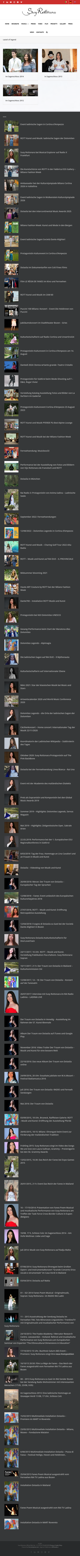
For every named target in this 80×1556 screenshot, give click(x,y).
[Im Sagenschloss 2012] (20, 90)
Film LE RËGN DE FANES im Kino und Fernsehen (43, 281)
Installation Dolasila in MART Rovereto (39, 1522)
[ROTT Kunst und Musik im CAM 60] (11, 296)
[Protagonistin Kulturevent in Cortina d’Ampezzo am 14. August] (11, 352)
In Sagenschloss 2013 (53, 76)
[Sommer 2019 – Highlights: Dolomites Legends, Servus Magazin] (11, 813)
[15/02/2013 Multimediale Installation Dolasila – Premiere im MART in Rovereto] (11, 1417)
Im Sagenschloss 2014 (14, 76)
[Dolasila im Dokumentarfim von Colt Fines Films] (11, 269)
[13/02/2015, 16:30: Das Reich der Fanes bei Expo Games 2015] (11, 1166)
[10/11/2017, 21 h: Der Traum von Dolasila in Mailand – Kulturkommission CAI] (11, 968)
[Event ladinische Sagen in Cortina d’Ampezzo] (11, 126)
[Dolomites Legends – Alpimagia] (11, 645)
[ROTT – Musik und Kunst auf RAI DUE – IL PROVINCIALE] (11, 561)
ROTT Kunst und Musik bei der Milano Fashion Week (45, 436)
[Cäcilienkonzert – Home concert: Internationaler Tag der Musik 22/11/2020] (11, 729)
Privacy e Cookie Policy (56, 1545)
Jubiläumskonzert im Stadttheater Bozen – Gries (43, 322)
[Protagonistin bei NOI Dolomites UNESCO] (11, 617)
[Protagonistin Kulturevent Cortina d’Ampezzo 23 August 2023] (11, 409)
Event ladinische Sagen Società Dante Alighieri (42, 239)
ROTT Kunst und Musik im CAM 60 (36, 294)
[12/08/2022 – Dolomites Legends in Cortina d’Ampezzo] (11, 532)
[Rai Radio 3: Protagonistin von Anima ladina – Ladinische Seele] (11, 499)
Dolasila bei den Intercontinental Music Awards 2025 (45, 211)
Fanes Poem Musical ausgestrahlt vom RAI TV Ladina (45, 1507)
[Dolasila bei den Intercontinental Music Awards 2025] (11, 213)
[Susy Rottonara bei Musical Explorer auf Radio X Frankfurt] (11, 156)
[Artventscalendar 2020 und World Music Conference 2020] (11, 701)
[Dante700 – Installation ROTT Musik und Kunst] (11, 603)
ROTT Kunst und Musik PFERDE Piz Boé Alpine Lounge (46, 422)
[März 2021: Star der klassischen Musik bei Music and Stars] (11, 687)
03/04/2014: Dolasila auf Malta (35, 1280)
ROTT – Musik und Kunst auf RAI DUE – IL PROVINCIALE (46, 559)
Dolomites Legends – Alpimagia (35, 643)
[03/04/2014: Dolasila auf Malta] (11, 1281)
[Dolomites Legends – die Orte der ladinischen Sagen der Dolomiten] (11, 715)
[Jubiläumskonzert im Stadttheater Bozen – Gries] (11, 324)
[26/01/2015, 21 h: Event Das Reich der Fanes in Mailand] (11, 1190)
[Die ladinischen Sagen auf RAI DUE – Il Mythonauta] (11, 659)
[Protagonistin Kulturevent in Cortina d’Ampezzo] (11, 255)
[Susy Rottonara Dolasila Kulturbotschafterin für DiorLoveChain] (11, 939)
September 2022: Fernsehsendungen (38, 516)
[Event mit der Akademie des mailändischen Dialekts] (11, 785)
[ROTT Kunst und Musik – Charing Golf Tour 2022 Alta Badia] (11, 546)
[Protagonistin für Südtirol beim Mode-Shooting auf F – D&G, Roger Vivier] (11, 381)
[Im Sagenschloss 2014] (20, 60)
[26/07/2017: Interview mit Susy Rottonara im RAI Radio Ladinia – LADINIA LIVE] (11, 1001)
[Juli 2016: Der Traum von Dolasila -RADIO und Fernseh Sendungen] (11, 1091)
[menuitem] (66, 2)
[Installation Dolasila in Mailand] (11, 1491)
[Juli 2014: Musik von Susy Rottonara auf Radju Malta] (11, 1253)
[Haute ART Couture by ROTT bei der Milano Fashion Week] (11, 589)
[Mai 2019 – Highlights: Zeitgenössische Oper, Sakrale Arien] (11, 827)
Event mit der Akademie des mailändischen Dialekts (45, 783)
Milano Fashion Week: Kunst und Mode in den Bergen (46, 225)
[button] (47, 32)
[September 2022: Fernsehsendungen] (11, 518)
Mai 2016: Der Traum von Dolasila (36, 1103)
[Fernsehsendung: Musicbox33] (11, 452)
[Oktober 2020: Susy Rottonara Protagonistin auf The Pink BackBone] (11, 757)
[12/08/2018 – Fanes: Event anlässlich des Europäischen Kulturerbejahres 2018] (11, 897)
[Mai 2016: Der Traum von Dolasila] (11, 1105)
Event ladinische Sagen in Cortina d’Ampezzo (42, 124)
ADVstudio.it (55, 1547)
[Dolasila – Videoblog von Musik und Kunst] (11, 869)
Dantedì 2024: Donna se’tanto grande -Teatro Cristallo (46, 365)
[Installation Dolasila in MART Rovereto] (11, 1524)
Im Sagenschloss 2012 (14, 100)
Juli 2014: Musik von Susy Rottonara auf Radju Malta (45, 1249)
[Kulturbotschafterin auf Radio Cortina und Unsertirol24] (11, 338)
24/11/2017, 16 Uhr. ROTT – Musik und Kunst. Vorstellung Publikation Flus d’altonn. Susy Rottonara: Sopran (46, 955)
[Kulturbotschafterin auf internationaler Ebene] (11, 673)
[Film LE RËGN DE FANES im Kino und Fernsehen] (11, 283)
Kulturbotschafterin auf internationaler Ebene (42, 671)
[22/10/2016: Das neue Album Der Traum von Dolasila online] (11, 1063)
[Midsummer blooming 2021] (11, 575)
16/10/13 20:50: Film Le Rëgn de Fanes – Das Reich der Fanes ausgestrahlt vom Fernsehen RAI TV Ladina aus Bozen (46, 1366)
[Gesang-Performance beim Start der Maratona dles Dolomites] (11, 631)
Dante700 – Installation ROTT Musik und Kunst (42, 601)
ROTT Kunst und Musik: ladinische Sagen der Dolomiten (47, 138)
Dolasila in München (30, 478)
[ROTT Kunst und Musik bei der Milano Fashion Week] (11, 438)
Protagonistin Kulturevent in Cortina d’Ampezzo (43, 253)
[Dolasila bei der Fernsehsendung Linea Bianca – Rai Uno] (11, 771)
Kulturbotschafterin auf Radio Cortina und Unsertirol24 (47, 336)
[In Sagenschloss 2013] (59, 60)
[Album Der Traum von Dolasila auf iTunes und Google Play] (11, 1035)
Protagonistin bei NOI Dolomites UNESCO (40, 615)
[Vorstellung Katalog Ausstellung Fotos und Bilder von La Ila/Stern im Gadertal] (11, 395)
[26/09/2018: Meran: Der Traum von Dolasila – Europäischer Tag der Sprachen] (11, 883)
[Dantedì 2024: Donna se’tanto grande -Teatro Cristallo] (11, 367)
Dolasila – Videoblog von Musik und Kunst (40, 867)
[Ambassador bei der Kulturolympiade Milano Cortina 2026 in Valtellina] (11, 185)
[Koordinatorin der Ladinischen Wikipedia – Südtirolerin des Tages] (11, 743)
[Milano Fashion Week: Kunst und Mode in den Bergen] (11, 227)
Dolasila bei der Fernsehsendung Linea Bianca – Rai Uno (47, 769)
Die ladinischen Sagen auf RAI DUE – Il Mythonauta (44, 657)
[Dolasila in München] (11, 480)
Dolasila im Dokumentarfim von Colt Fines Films (43, 267)
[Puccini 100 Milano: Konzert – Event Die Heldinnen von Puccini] (11, 310)
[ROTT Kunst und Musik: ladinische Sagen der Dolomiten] (11, 140)
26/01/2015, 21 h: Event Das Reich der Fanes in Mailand (47, 1183)
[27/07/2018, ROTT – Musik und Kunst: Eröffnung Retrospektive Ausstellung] (11, 911)
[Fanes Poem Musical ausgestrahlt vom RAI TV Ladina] (11, 1510)
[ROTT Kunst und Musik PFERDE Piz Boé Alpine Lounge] (11, 424)
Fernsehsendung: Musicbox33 (34, 450)
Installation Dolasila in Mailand (35, 1485)
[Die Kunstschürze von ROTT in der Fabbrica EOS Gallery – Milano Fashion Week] (11, 171)
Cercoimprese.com (33, 1547)
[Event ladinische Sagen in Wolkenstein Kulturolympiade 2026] (11, 199)
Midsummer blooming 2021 (33, 573)
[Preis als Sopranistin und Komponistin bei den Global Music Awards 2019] (11, 799)
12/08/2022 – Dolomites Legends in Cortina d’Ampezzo (46, 530)
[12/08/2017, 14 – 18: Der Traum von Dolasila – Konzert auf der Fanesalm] (11, 982)
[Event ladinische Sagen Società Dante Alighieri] (11, 241)
